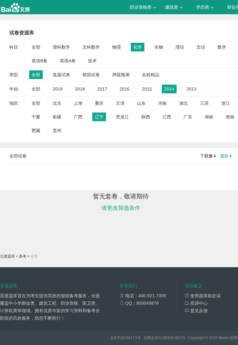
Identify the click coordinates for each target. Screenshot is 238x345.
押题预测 (121, 74)
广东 (187, 116)
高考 (22, 256)
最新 (224, 155)
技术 (92, 60)
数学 (222, 47)
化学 (137, 47)
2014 (169, 88)
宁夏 (36, 116)
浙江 (225, 103)
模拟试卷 (91, 74)
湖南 (209, 116)
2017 (102, 88)
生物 (158, 47)
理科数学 (61, 47)
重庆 (99, 103)
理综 (179, 47)
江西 (166, 116)
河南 (162, 103)
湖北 (183, 103)
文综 (200, 47)
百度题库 (7, 256)
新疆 (57, 116)
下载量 (206, 155)
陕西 (145, 116)
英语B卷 (39, 60)
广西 (78, 116)
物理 (116, 47)
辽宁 (99, 116)
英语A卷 (68, 60)
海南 (230, 116)
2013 (191, 88)
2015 (147, 88)
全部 (36, 47)
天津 (120, 103)
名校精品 (150, 74)
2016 (125, 88)
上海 (78, 103)
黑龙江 (122, 116)
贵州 (57, 130)
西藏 (36, 130)
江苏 (204, 103)
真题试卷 (61, 74)
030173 (130, 338)
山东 (141, 103)
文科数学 (91, 47)
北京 (57, 103)
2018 (80, 88)
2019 (58, 88)
